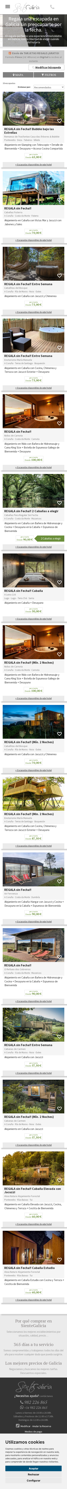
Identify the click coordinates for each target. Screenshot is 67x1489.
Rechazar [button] (33, 1474)
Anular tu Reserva (41, 1426)
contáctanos (46, 1396)
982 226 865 (35, 1407)
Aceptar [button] (33, 1468)
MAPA (18, 75)
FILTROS (50, 75)
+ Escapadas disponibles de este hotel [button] (33, 164)
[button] (46, 67)
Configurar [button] (33, 1480)
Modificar (25, 1426)
